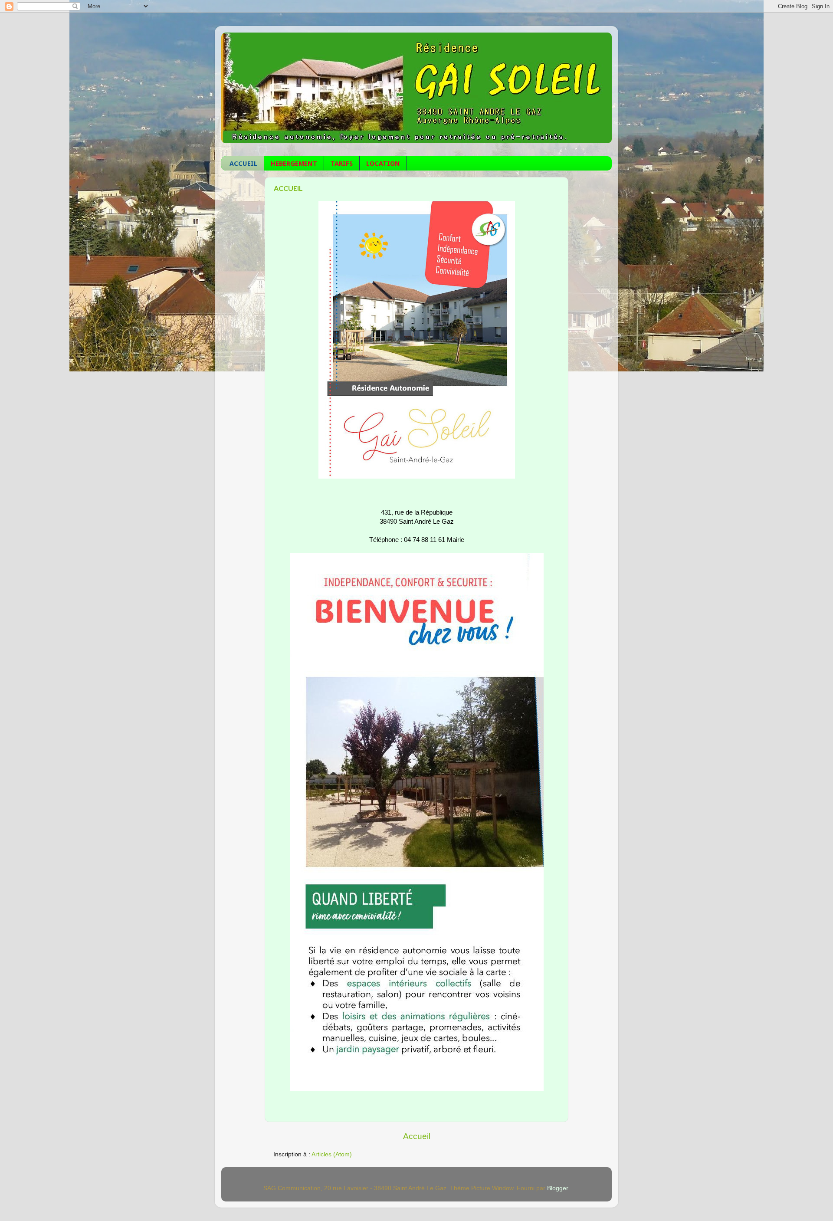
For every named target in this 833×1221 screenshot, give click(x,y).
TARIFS (342, 163)
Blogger (557, 1188)
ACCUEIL (243, 163)
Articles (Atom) (332, 1154)
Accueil (416, 1136)
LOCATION (383, 163)
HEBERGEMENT (294, 163)
